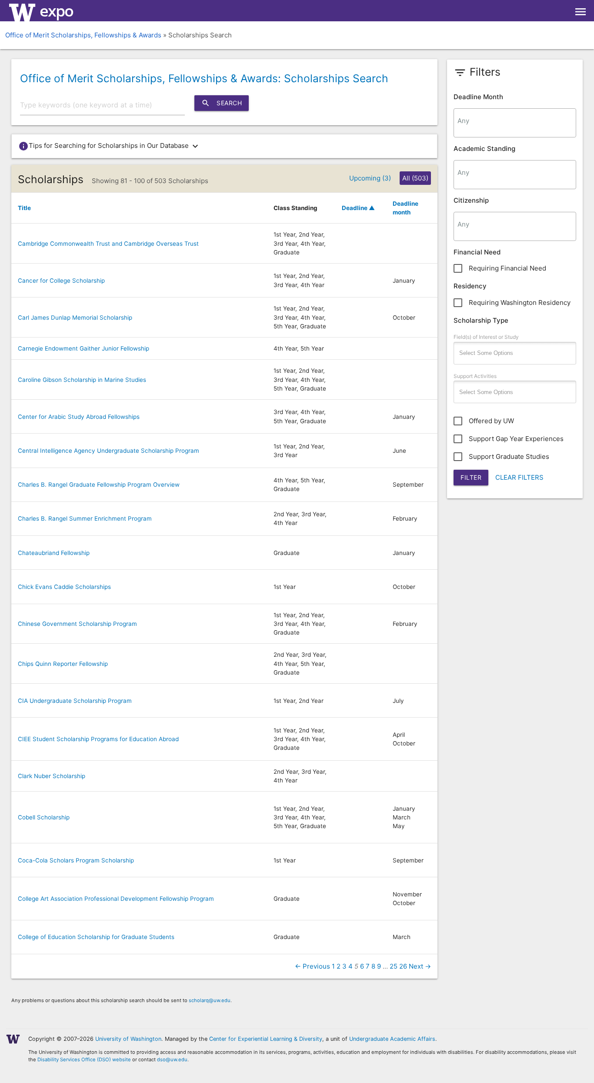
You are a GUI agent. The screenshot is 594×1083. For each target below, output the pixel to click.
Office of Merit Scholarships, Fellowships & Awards (83, 35)
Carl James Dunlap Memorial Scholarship (75, 317)
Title (24, 207)
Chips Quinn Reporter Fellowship (63, 663)
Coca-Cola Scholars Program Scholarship (76, 860)
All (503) (415, 178)
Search (221, 103)
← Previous (312, 966)
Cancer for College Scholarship (61, 280)
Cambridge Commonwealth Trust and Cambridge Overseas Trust (108, 243)
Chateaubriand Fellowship (54, 552)
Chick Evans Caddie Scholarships (64, 586)
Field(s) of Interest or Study (486, 337)
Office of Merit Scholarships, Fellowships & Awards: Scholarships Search (204, 78)
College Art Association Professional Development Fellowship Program (116, 898)
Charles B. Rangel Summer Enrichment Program (85, 518)
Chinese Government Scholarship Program (77, 623)
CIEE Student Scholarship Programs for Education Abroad (98, 738)
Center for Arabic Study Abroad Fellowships (79, 416)
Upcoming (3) (370, 178)
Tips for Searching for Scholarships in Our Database (109, 146)
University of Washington (128, 1039)
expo (56, 10)
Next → (420, 966)
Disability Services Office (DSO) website (84, 1059)
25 (393, 966)
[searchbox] (514, 120)
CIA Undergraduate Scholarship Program (75, 700)
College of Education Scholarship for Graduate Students (96, 936)
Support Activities (475, 376)
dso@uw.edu (172, 1059)
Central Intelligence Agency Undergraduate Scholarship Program (108, 450)
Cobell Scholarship (44, 817)
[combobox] (515, 122)
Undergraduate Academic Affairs (392, 1039)
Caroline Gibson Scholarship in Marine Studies (82, 379)
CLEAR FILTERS (519, 477)
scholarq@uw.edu (209, 1000)
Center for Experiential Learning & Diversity (265, 1039)
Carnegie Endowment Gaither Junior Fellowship (83, 348)
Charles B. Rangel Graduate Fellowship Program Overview (99, 484)
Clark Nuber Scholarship (51, 775)
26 (403, 966)
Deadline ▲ (358, 207)
